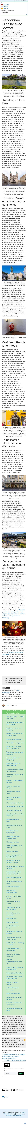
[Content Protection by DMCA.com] (6, 688)
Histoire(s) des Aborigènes (14, 973)
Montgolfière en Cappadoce (15, 743)
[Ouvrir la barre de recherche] (13, 1)
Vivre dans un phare (12, 842)
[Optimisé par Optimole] (25, 1123)
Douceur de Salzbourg (9, 1058)
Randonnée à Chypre (13, 887)
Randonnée (10, 10)
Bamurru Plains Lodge (13, 993)
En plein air (4, 12)
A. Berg (7, 705)
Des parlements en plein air (14, 806)
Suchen (21, 1073)
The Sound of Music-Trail (14, 810)
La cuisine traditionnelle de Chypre (15, 1060)
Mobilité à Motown (12, 851)
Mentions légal (20, 1114)
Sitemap (12, 1114)
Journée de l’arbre (12, 922)
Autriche (3, 10)
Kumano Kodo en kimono (14, 739)
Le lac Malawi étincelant (14, 877)
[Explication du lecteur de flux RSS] (25, 1040)
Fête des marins (11, 918)
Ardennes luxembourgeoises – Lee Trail (14, 961)
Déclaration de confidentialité (14, 1115)
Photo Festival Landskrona (14, 803)
